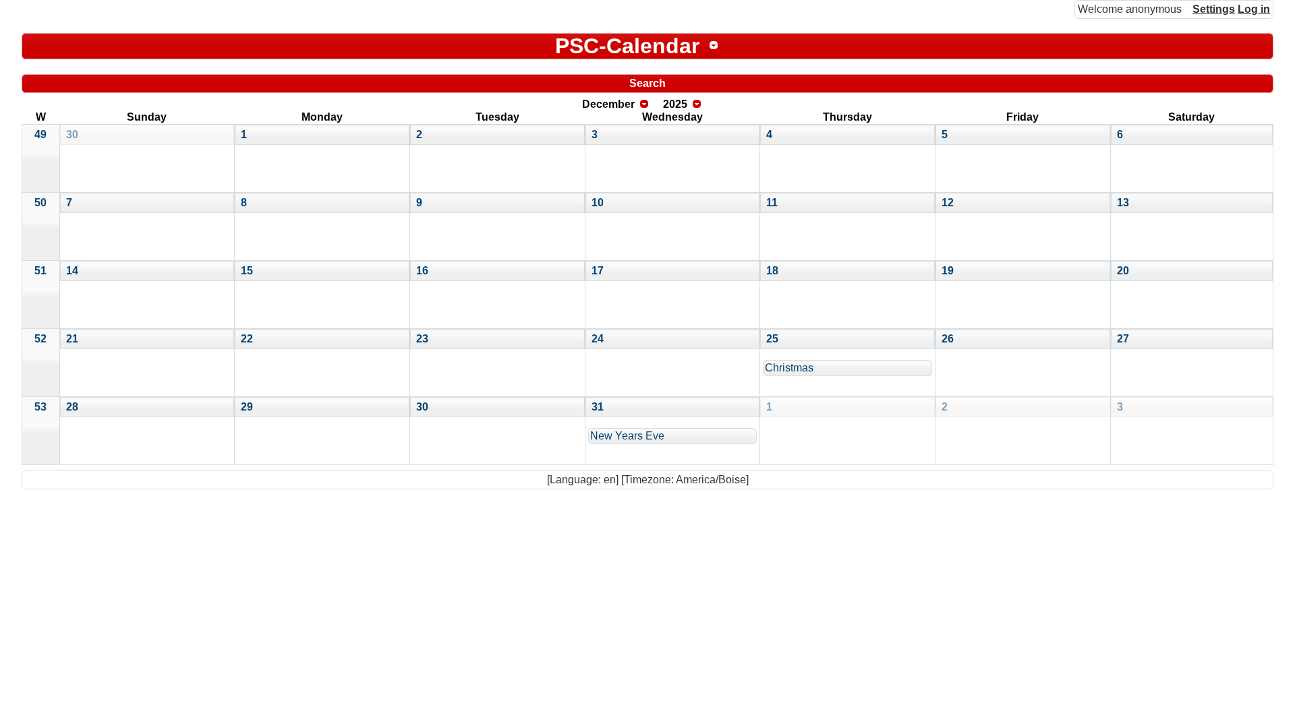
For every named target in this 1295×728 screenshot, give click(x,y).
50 (40, 202)
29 (247, 407)
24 (598, 338)
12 (948, 202)
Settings (1213, 9)
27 (1123, 338)
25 (772, 338)
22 (247, 338)
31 (598, 407)
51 (40, 270)
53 (40, 407)
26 (948, 338)
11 (772, 202)
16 (422, 270)
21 (72, 338)
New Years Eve (627, 436)
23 (422, 338)
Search (647, 83)
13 (1123, 202)
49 (40, 134)
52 (40, 338)
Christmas (789, 367)
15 (247, 270)
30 (72, 134)
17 (598, 270)
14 (72, 270)
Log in (1254, 9)
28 (72, 407)
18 (772, 270)
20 (1123, 270)
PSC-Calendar (627, 46)
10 (598, 202)
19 (948, 270)
